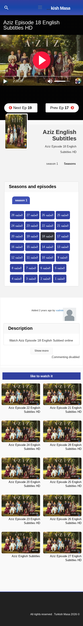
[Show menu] (40, 6)
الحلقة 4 (17, 278)
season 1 (21, 200)
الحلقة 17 (63, 236)
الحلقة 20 (17, 236)
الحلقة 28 (17, 215)
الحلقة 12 (17, 257)
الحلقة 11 (32, 257)
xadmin (60, 310)
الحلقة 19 (32, 236)
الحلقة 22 (47, 225)
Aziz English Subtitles (26, 556)
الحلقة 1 (60, 278)
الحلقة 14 (47, 247)
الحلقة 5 (60, 268)
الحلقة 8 (17, 268)
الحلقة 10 (47, 257)
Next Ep (22, 108)
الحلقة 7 (31, 268)
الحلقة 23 (32, 225)
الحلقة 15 (32, 247)
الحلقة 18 (47, 236)
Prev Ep (60, 108)
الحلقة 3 (31, 278)
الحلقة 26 (47, 215)
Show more (42, 350)
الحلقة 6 (45, 268)
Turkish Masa (57, 8)
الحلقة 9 (63, 257)
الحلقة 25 (63, 215)
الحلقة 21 (63, 225)
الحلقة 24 (17, 225)
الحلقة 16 (17, 247)
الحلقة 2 (45, 278)
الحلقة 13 (63, 247)
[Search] (6, 7)
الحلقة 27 (32, 215)
